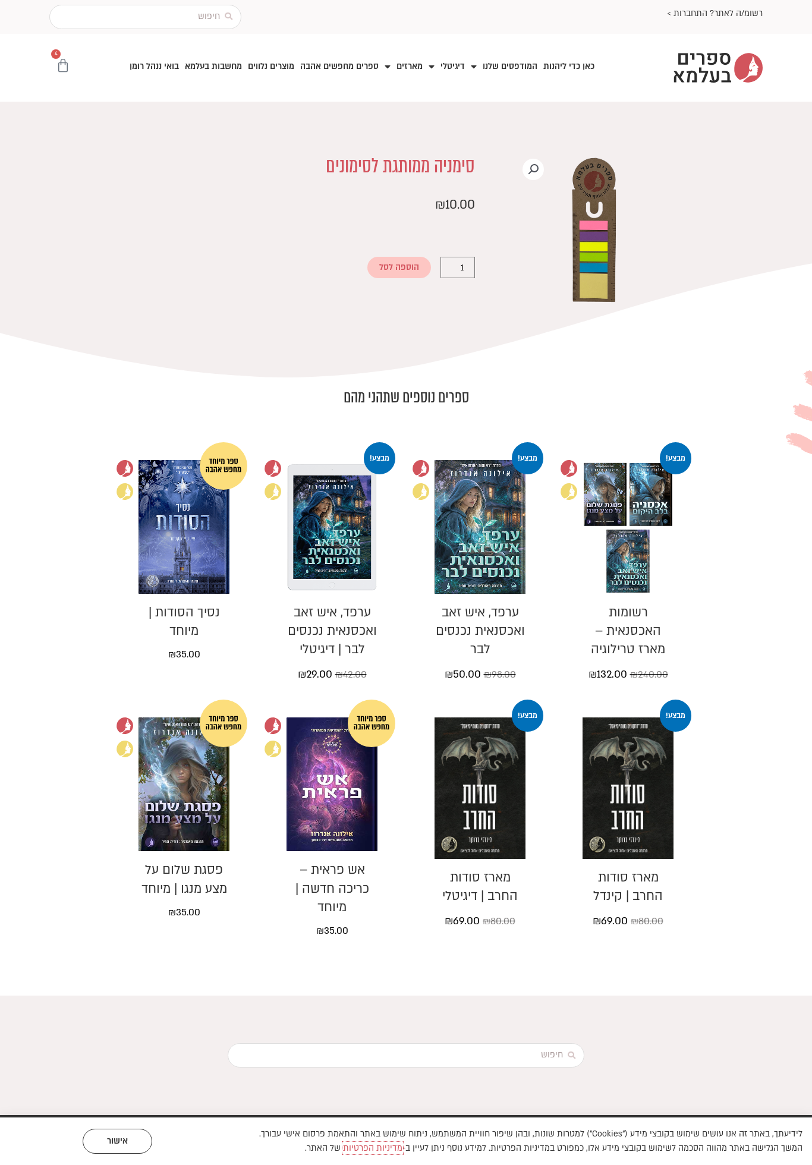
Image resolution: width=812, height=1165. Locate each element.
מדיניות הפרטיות (372, 1148)
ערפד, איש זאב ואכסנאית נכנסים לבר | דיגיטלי (332, 631)
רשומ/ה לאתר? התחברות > (715, 13)
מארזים (409, 66)
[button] (533, 169)
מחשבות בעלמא (213, 66)
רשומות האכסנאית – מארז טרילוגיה (628, 631)
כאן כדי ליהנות (568, 66)
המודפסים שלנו (510, 66)
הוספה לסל (399, 267)
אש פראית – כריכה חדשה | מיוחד (332, 888)
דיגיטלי (452, 66)
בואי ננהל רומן (154, 66)
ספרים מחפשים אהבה (339, 66)
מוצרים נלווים (271, 66)
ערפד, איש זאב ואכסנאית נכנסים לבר (480, 631)
